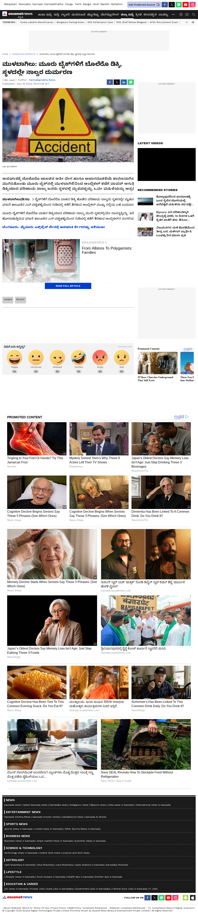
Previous (187, 22)
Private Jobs (37, 888)
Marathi (104, 4)
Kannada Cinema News (17, 817)
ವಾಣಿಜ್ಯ (163, 14)
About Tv (27, 908)
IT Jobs (153, 888)
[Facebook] (165, 4)
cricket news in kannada (48, 829)
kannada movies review (46, 817)
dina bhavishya (45, 864)
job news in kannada (16, 888)
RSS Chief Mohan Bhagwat (131, 22)
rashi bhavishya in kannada (19, 864)
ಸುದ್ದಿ (56, 14)
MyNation (117, 4)
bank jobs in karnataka (60, 888)
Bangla (87, 4)
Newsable (25, 4)
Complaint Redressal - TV (136, 908)
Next (193, 22)
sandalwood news (72, 817)
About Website (12, 908)
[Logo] (18, 14)
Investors (189, 908)
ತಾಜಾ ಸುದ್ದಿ (45, 14)
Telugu (69, 4)
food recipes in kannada (51, 876)
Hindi (96, 4)
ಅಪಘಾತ (8, 299)
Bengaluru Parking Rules (70, 22)
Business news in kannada (19, 841)
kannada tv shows (95, 817)
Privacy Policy (58, 908)
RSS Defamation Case (100, 22)
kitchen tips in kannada (108, 876)
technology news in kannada (20, 853)
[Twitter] (172, 4)
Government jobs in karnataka (92, 888)
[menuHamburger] (187, 14)
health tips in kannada (80, 876)
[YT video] (186, 4)
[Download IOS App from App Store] (192, 897)
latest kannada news (35, 805)
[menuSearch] (193, 14)
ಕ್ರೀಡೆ (139, 14)
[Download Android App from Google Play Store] (186, 897)
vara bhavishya (64, 864)
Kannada (37, 4)
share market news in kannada (55, 841)
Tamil (78, 4)
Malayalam (10, 4)
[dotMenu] (173, 14)
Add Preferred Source (141, 4)
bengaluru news (79, 805)
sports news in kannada (18, 829)
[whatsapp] (179, 4)
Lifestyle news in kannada (19, 876)
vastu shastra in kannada (89, 864)
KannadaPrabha (53, 4)
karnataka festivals (117, 864)
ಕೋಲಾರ (20, 299)
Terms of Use (41, 908)
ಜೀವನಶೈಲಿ (150, 14)
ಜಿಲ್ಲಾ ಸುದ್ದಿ (127, 14)
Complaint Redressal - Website (100, 908)
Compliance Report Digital (167, 908)
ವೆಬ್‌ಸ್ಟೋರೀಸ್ (110, 14)
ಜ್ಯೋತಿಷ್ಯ (93, 14)
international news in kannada (153, 805)
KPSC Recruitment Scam (164, 22)
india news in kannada (121, 805)
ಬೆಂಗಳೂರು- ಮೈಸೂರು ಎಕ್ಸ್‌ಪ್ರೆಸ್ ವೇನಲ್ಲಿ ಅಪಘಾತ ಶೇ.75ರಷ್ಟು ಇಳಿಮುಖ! (53, 227)
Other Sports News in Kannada (82, 829)
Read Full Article (68, 286)
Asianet (17, 897)
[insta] (192, 4)
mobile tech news (49, 853)
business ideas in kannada (90, 841)
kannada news (12, 805)
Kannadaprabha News (42, 79)
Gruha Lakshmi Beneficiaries (36, 22)
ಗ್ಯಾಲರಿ (65, 14)
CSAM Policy (74, 908)
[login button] (181, 14)
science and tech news (76, 853)
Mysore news (98, 805)
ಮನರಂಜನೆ (78, 14)
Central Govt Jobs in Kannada (129, 888)
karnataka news (59, 805)
